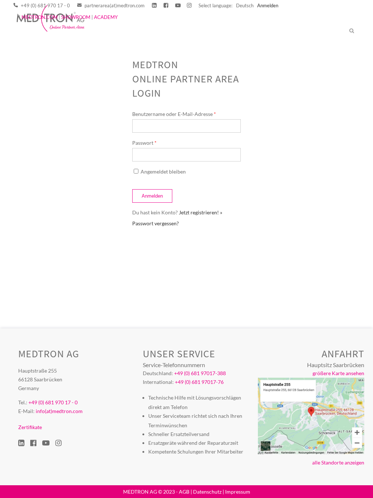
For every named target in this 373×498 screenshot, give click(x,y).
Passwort (144, 143)
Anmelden (267, 5)
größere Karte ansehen (338, 373)
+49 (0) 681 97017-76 (199, 382)
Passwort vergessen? (155, 223)
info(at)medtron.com (59, 411)
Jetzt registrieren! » (200, 212)
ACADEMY (106, 17)
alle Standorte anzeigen (338, 462)
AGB (184, 492)
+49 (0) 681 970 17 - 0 (45, 5)
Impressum (237, 492)
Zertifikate (30, 427)
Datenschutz (207, 492)
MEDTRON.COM (39, 17)
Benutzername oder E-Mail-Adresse (174, 114)
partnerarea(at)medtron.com (114, 5)
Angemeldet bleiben (163, 171)
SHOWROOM (75, 17)
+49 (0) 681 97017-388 (200, 373)
